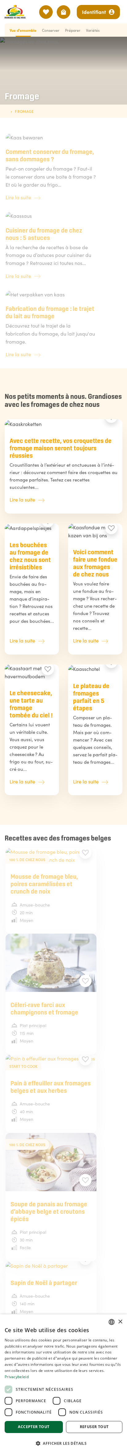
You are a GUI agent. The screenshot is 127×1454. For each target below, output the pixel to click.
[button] (63, 1443)
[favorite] (111, 528)
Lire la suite (18, 197)
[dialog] (63, 1384)
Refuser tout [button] (94, 1426)
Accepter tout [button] (33, 1426)
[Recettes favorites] (46, 12)
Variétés (93, 30)
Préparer (72, 30)
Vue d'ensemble (23, 30)
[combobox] (112, 1322)
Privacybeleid (17, 1376)
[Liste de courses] (63, 12)
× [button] (120, 1322)
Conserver (50, 30)
